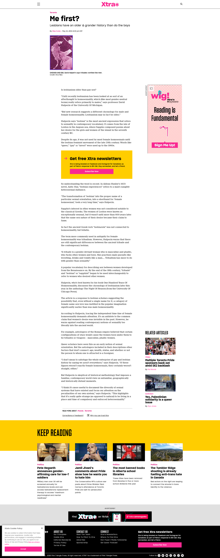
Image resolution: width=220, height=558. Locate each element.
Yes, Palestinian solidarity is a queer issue (158, 400)
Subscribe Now (91, 171)
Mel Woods (152, 369)
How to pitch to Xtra (86, 537)
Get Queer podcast (109, 543)
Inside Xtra (59, 537)
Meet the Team (83, 534)
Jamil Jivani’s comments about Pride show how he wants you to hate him (91, 472)
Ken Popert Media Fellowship (114, 540)
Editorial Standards (62, 540)
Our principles (60, 534)
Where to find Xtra (109, 537)
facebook (159, 555)
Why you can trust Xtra (99, 416)
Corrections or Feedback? (73, 416)
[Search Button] (181, 4)
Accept (23, 549)
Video (147, 357)
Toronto (53, 13)
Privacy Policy (60, 543)
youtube (166, 555)
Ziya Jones (152, 406)
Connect (105, 531)
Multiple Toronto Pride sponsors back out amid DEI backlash (160, 363)
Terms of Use (60, 545)
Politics (40, 465)
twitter (163, 555)
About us (58, 531)
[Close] (41, 528)
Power (81, 411)
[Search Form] (181, 4)
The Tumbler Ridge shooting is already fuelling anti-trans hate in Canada (166, 472)
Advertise (81, 540)
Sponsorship (82, 543)
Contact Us (82, 531)
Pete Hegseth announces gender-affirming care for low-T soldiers (53, 472)
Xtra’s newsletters (109, 534)
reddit (178, 555)
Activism (149, 394)
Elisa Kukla (56, 31)
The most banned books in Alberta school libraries (129, 471)
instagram (170, 555)
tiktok (174, 555)
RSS (182, 555)
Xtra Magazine (110, 4)
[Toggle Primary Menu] (38, 4)
